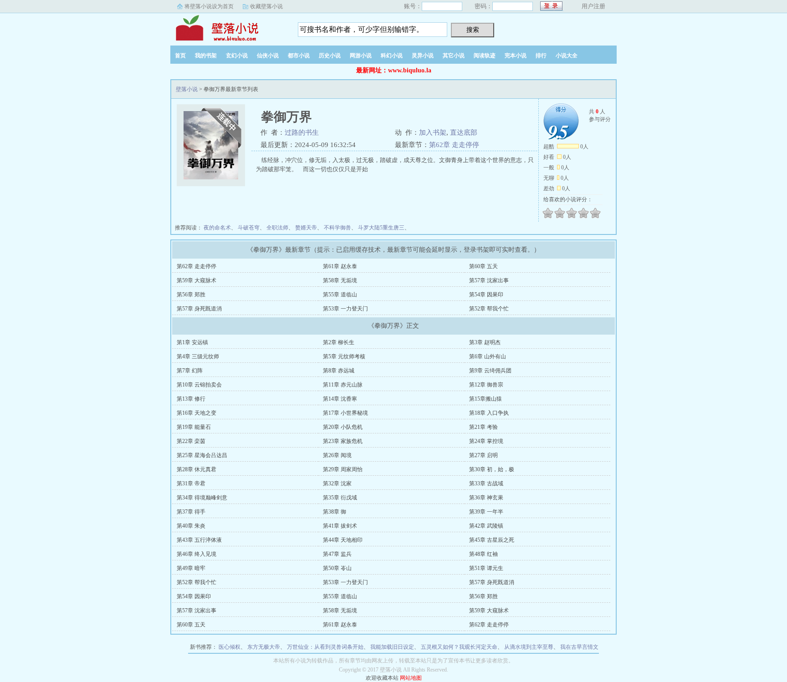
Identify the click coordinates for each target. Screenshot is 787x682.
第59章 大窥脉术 (196, 280)
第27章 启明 (483, 455)
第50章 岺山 (337, 568)
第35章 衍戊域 (340, 497)
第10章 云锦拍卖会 (199, 385)
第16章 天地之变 (196, 413)
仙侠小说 (268, 55)
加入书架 (432, 132)
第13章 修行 (191, 399)
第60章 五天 (483, 266)
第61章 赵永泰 (340, 266)
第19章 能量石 (194, 427)
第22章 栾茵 (191, 441)
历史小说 (330, 55)
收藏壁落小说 (266, 6)
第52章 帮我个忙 (489, 308)
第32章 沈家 (337, 483)
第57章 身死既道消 (199, 308)
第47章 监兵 (337, 554)
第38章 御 (334, 512)
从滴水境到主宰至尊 (528, 647)
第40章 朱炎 (191, 526)
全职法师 (277, 227)
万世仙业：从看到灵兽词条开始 (325, 647)
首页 (180, 55)
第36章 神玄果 (486, 497)
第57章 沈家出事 (489, 280)
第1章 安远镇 (192, 342)
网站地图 (411, 678)
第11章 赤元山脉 (343, 385)
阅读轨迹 (485, 55)
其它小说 (454, 55)
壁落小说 (227, 27)
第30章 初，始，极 (491, 469)
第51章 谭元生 (486, 568)
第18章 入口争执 (489, 413)
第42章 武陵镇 (486, 526)
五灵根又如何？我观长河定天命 (459, 647)
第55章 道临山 (340, 294)
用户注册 (593, 6)
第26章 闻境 (337, 455)
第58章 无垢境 (340, 280)
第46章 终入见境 (196, 554)
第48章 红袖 (483, 554)
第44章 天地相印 (343, 540)
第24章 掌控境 (486, 441)
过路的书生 (302, 132)
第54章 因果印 (486, 294)
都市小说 (299, 55)
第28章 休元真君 (196, 469)
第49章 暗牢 (191, 568)
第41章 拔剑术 (340, 526)
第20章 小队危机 (343, 427)
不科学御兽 (337, 227)
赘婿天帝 (306, 227)
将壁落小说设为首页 (209, 6)
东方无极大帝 (263, 647)
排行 (541, 55)
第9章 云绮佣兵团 (490, 370)
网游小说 (361, 55)
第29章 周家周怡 (343, 469)
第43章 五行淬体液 (199, 540)
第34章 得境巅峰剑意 (202, 497)
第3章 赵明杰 (485, 342)
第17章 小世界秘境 (345, 413)
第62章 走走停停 (454, 144)
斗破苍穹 (249, 227)
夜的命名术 (217, 227)
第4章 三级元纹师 (198, 356)
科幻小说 (392, 55)
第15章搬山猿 (485, 399)
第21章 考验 (483, 427)
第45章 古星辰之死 (491, 540)
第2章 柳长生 (338, 342)
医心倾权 (229, 647)
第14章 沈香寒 (340, 399)
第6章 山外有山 (487, 356)
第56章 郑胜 (191, 294)
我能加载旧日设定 (392, 647)
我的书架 (206, 55)
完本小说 (515, 55)
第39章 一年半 (486, 512)
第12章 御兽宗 (486, 385)
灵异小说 (423, 55)
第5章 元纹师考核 (344, 356)
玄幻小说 (237, 55)
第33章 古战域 (486, 483)
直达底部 (463, 132)
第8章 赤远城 (338, 370)
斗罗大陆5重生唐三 (381, 227)
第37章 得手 (191, 512)
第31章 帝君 (191, 483)
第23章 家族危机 (343, 441)
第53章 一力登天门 (345, 308)
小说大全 (566, 55)
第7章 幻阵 (190, 370)
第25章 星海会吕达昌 (202, 455)
